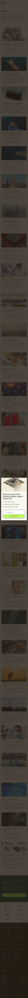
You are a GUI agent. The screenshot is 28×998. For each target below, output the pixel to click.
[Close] (24, 480)
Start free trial (13, 516)
